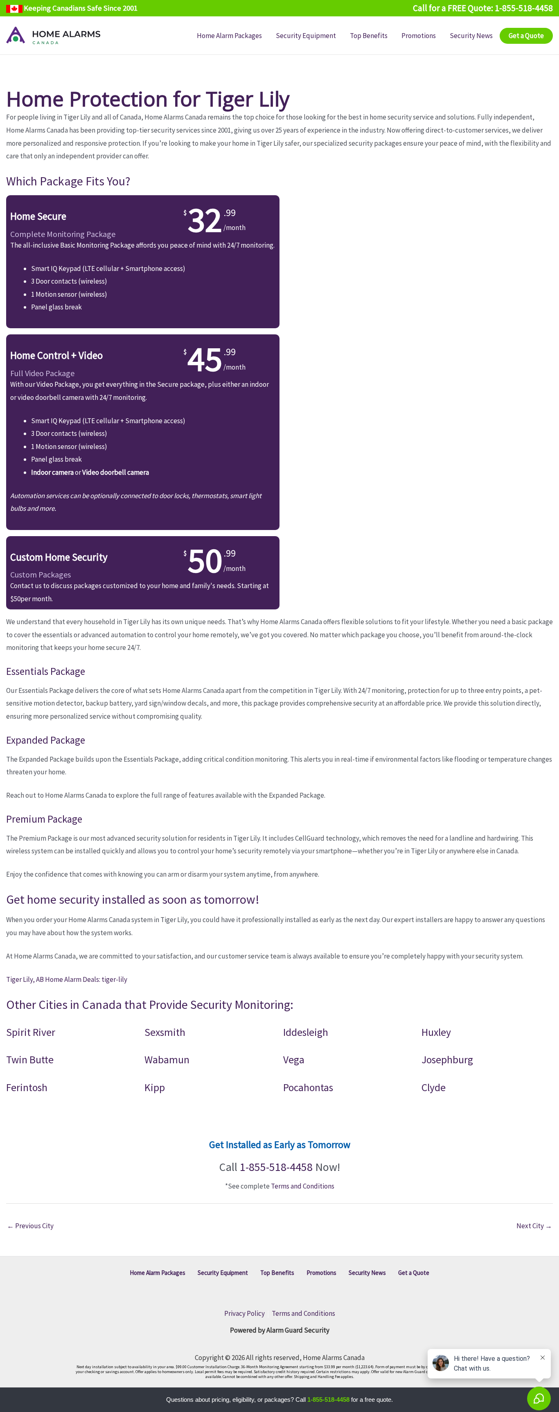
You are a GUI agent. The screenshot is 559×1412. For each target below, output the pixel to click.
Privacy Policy (244, 1313)
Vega (293, 1059)
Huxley (436, 1032)
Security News (367, 1273)
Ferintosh (26, 1087)
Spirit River (30, 1032)
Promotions (321, 1273)
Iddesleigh (305, 1032)
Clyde (434, 1087)
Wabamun (166, 1059)
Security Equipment (223, 1273)
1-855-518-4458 (276, 1166)
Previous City (30, 1225)
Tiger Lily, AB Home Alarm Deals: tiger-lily (66, 979)
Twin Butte (30, 1059)
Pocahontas (308, 1087)
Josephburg (447, 1059)
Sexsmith (164, 1032)
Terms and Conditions (302, 1186)
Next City (534, 1225)
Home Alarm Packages (157, 1273)
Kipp (154, 1087)
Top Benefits (277, 1273)
